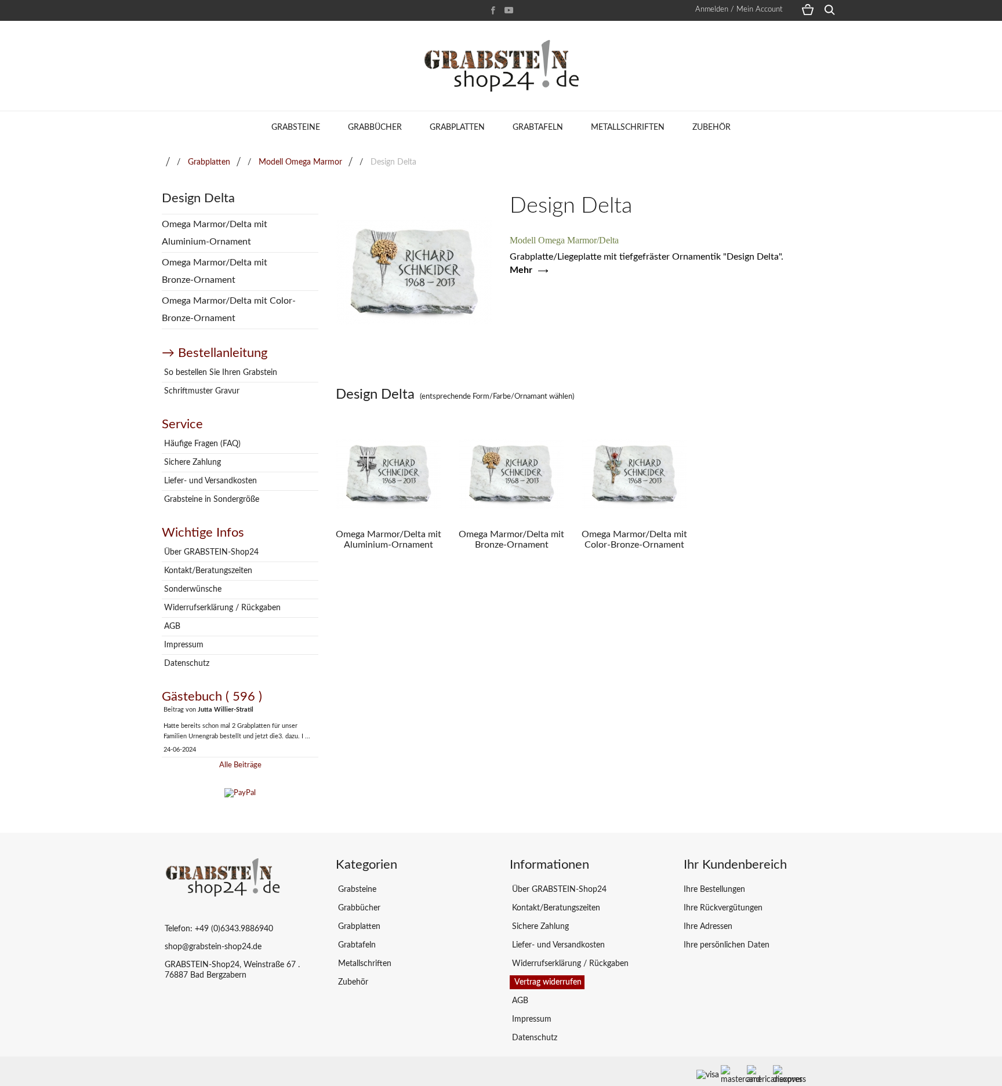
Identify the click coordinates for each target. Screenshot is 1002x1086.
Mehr (521, 270)
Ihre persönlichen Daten (726, 945)
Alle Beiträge (240, 765)
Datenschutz (185, 663)
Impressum (183, 645)
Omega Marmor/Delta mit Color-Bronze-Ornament (229, 309)
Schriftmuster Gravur (200, 391)
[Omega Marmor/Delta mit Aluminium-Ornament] (388, 474)
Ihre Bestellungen (714, 889)
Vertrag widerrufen (547, 982)
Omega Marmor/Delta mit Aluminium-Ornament (214, 233)
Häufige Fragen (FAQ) (201, 444)
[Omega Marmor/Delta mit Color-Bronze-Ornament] (634, 474)
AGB (171, 626)
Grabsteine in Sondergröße (210, 499)
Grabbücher (375, 127)
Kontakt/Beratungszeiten (207, 571)
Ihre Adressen (708, 927)
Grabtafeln (538, 127)
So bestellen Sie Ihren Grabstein (219, 373)
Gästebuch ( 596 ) (212, 696)
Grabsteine (295, 127)
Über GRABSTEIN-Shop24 (210, 552)
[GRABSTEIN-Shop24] (501, 66)
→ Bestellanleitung (214, 353)
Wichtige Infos (203, 532)
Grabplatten (457, 127)
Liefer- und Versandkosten (209, 481)
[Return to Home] (168, 162)
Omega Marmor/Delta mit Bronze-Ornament (214, 271)
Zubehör (711, 127)
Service (182, 424)
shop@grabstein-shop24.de (213, 947)
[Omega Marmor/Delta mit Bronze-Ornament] (511, 474)
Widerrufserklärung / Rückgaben (221, 608)
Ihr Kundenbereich (735, 864)
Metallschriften (628, 127)
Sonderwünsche (192, 589)
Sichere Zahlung (191, 462)
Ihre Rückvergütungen (723, 908)
